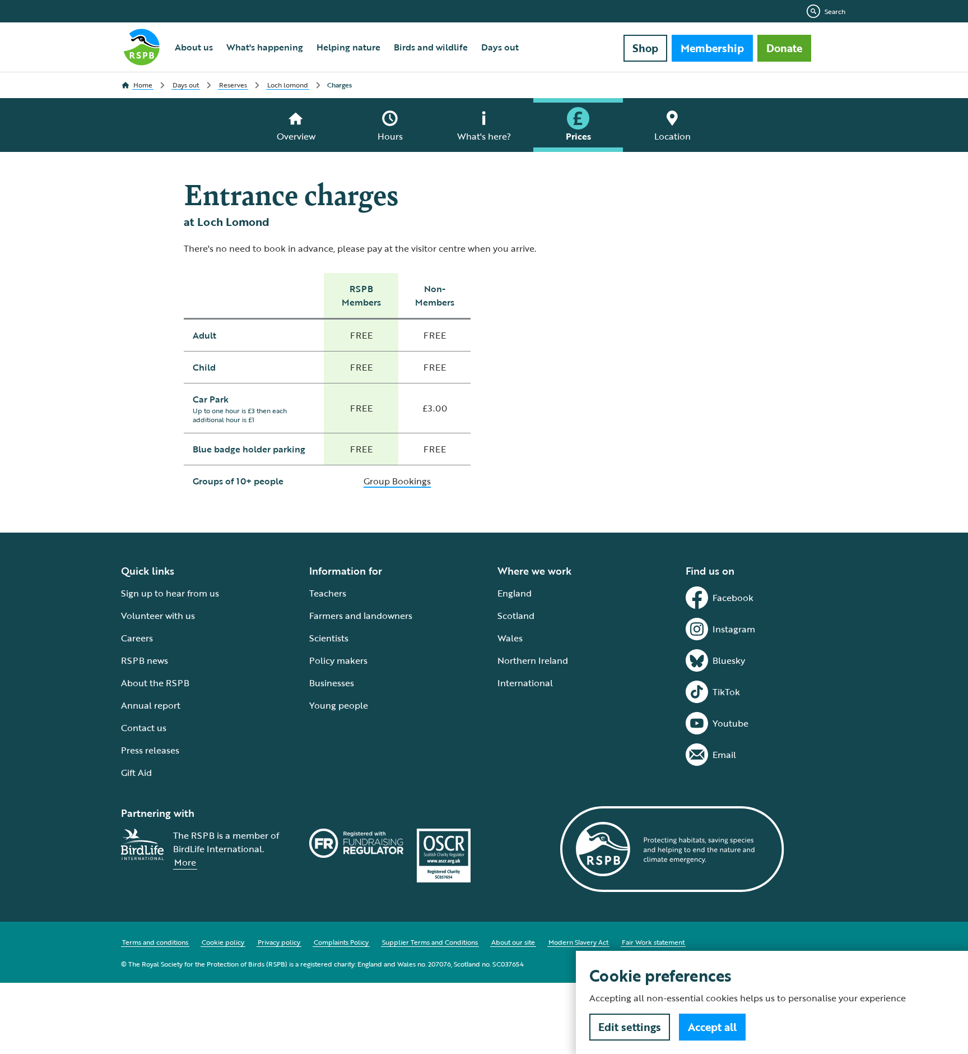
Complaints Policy (341, 941)
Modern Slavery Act (578, 941)
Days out (500, 47)
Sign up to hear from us (170, 593)
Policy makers (338, 660)
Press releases (150, 750)
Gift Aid (136, 772)
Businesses (331, 683)
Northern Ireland (532, 660)
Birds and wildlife (431, 47)
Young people (338, 705)
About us (194, 47)
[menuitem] (194, 47)
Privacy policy (279, 941)
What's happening (264, 47)
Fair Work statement (653, 941)
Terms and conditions (155, 941)
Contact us (143, 727)
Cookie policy (223, 941)
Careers (137, 638)
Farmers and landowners (360, 615)
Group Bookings (397, 481)
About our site (513, 941)
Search (835, 11)
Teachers (327, 593)
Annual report (150, 705)
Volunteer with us (158, 615)
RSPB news (144, 660)
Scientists (328, 638)
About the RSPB (155, 683)
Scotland (515, 615)
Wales (510, 638)
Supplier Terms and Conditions (430, 941)
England (514, 593)
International (525, 683)
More (185, 862)
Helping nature (348, 47)
